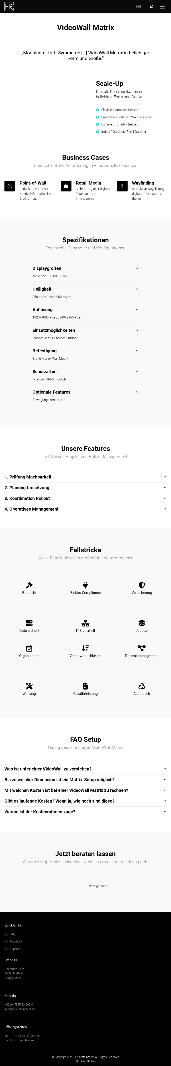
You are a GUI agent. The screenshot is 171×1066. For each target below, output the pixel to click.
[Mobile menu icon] (162, 6)
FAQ (12, 934)
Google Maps (13, 978)
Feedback (16, 941)
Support (15, 949)
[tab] (85, 268)
